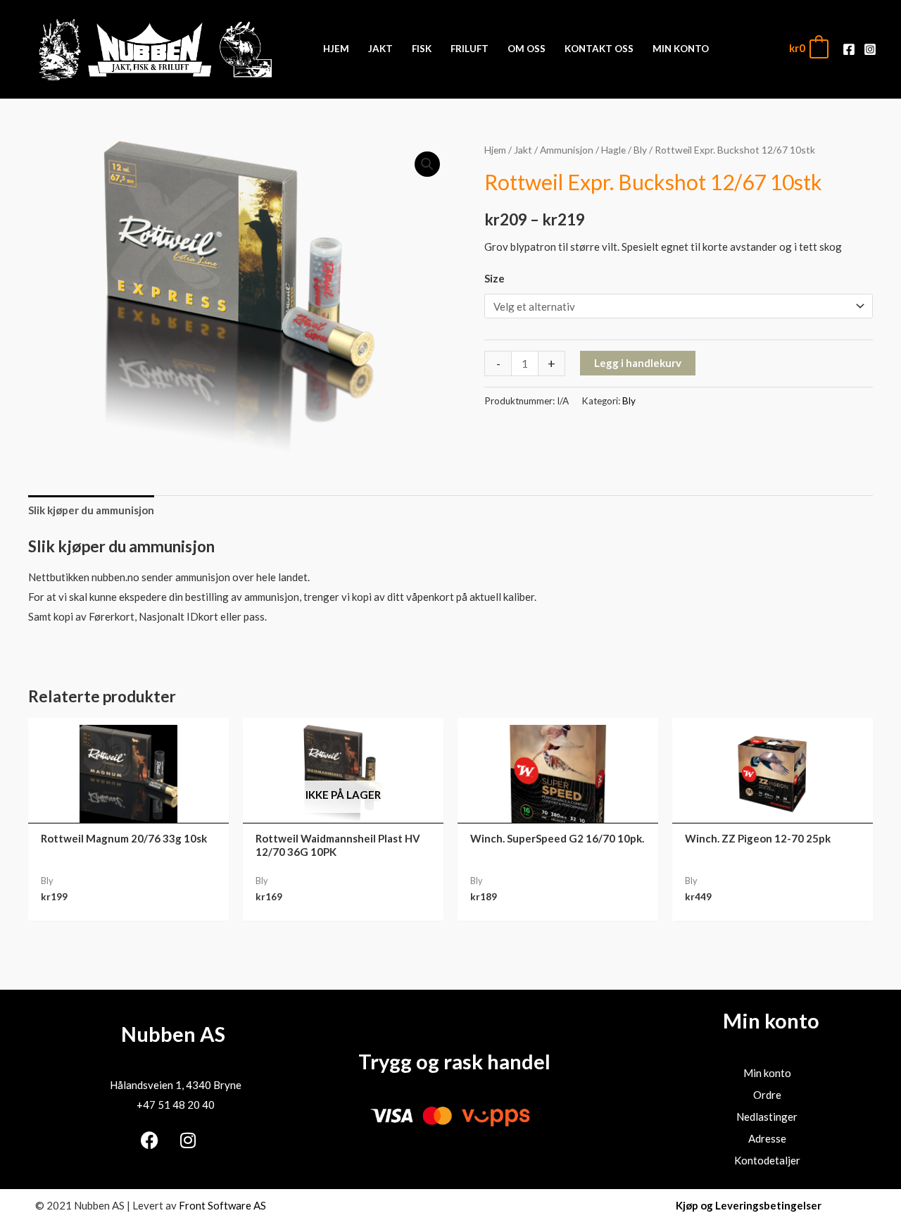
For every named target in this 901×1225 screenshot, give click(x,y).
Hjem (495, 150)
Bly (640, 150)
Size (494, 278)
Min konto (767, 1073)
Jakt (523, 150)
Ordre (767, 1094)
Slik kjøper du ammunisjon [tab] (91, 510)
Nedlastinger (767, 1116)
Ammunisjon (566, 150)
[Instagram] (870, 49)
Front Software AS (222, 1205)
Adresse (767, 1138)
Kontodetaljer (767, 1160)
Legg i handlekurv (637, 362)
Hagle (613, 150)
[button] (427, 164)
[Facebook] (849, 49)
